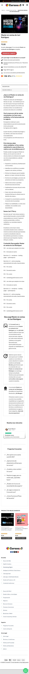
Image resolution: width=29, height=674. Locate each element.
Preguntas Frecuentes (8, 625)
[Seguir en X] (16, 552)
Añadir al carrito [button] (6, 538)
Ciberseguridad (7, 573)
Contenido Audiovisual (8, 583)
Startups (5, 610)
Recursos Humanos (7, 604)
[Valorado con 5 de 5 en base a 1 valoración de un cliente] (14, 41)
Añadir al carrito (9, 53)
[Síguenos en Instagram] (13, 552)
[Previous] (1, 527)
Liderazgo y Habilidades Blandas (10, 576)
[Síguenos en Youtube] (18, 552)
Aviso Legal (5, 636)
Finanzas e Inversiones (8, 607)
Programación (6, 597)
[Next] (28, 527)
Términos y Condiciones (9, 639)
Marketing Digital (7, 567)
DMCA (4, 649)
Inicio (3, 10)
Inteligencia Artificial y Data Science (11, 570)
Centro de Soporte (7, 628)
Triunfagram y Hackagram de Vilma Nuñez (21, 529)
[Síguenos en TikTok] (14, 552)
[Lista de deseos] (23, 5)
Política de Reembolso (8, 645)
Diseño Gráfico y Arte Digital (10, 594)
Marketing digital (11, 10)
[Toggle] (5, 455)
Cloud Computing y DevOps (10, 616)
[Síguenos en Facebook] (11, 552)
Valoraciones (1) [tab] (7, 90)
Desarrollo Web (7, 561)
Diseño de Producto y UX (9, 580)
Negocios (5, 600)
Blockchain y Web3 (7, 613)
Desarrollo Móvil (7, 591)
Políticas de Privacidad (8, 642)
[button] (2, 5)
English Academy (7, 564)
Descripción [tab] (5, 86)
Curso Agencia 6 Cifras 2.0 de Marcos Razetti (6, 529)
